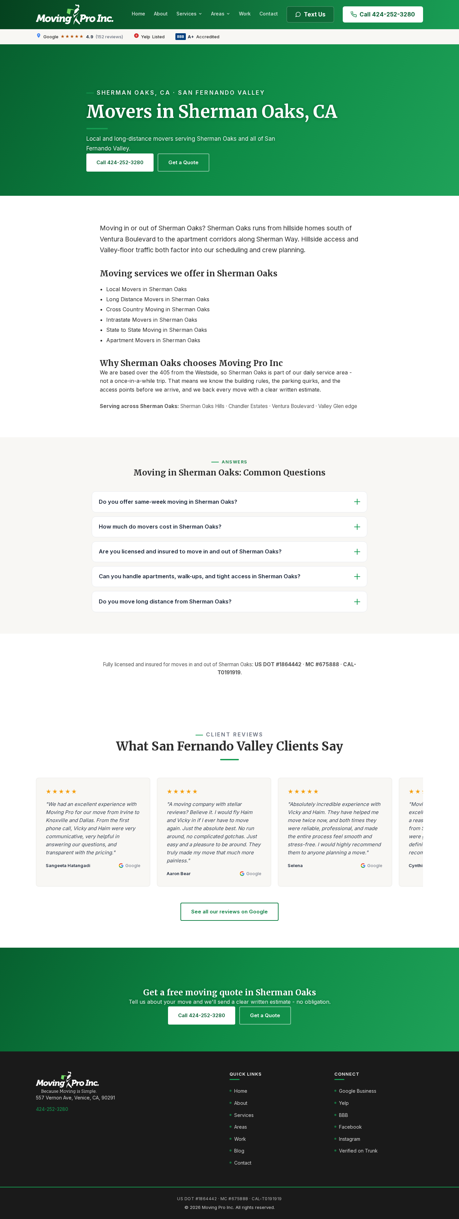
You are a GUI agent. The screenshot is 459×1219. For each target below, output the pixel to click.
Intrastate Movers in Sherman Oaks (151, 319)
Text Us (315, 14)
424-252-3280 (52, 1109)
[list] (229, 835)
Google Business (357, 1091)
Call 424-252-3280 (387, 14)
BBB (343, 1115)
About (161, 13)
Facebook (350, 1127)
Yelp (344, 1103)
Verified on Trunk (358, 1151)
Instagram (349, 1139)
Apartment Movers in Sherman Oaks (153, 340)
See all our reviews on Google (229, 911)
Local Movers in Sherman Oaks (146, 289)
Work (245, 13)
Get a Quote (183, 162)
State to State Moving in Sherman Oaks (156, 329)
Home (138, 13)
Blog (239, 1151)
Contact (268, 13)
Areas (217, 13)
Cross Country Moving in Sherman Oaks (158, 309)
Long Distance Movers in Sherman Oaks (157, 299)
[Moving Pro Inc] (77, 14)
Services (186, 13)
